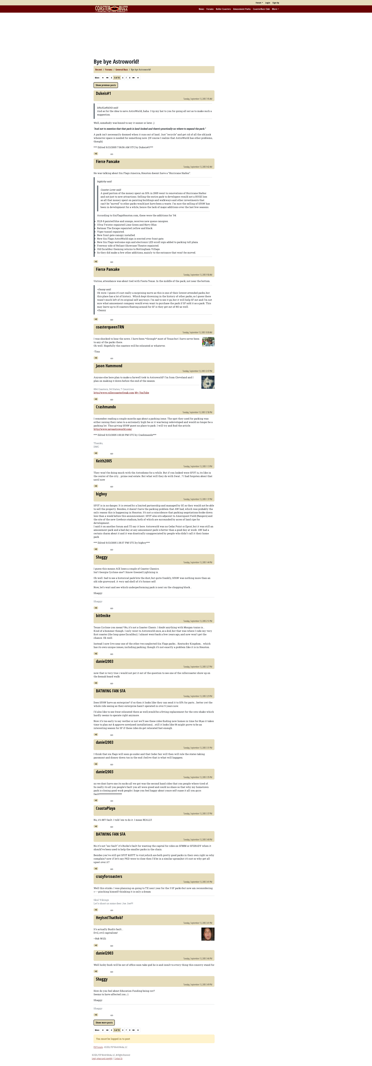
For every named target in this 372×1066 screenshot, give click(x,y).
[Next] (133, 77)
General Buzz (122, 69)
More (274, 9)
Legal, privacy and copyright (102, 1058)
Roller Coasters (223, 9)
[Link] (111, 154)
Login (267, 2)
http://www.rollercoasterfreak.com (114, 392)
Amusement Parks (242, 9)
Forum (258, 2)
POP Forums (98, 1047)
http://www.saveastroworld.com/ (113, 429)
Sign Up (275, 2)
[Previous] (107, 77)
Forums (210, 9)
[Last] (138, 77)
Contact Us (118, 1058)
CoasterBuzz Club (261, 9)
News (201, 9)
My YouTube (142, 392)
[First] (102, 77)
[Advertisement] (186, 35)
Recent (98, 69)
